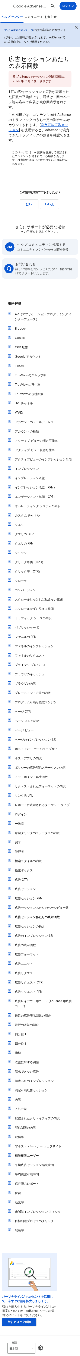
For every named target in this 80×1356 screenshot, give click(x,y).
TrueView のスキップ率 (30, 375)
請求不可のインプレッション (34, 1081)
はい (29, 204)
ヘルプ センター (12, 17)
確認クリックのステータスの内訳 (37, 833)
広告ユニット (24, 964)
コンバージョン (25, 590)
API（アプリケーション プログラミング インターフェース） (43, 316)
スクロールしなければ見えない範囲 (39, 599)
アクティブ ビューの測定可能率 (36, 441)
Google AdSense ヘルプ (30, 6)
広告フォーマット (27, 954)
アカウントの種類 (27, 431)
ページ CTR (23, 711)
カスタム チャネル (27, 515)
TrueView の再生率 (27, 385)
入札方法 (21, 1109)
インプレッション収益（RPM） (36, 487)
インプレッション (27, 469)
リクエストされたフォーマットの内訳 (40, 786)
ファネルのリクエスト (30, 655)
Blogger (20, 329)
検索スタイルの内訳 (28, 861)
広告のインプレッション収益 (34, 936)
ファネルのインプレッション (34, 646)
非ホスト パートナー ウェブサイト (38, 1146)
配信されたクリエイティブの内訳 (37, 1118)
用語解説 (14, 303)
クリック (21, 553)
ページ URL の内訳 (27, 721)
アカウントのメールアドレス (34, 422)
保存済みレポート (27, 1184)
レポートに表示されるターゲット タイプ (42, 805)
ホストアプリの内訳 (28, 758)
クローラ (21, 581)
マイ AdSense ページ (18, 30)
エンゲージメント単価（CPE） (35, 497)
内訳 (18, 1099)
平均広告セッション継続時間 (34, 1165)
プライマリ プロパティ (30, 665)
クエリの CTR (24, 534)
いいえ (49, 204)
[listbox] (21, 1348)
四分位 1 (20, 1034)
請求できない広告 (27, 1071)
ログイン (21, 814)
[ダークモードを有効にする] (40, 1348)
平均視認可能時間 (27, 1174)
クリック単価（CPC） (30, 562)
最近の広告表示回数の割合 (33, 1015)
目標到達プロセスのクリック (34, 1221)
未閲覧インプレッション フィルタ (38, 1212)
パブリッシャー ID (27, 627)
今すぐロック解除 (19, 1322)
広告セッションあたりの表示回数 (37, 917)
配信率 (19, 1137)
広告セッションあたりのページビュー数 (42, 908)
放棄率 (19, 1202)
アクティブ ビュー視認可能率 (35, 450)
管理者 (19, 852)
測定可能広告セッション (31, 1090)
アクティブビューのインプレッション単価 (43, 459)
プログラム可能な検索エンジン (36, 702)
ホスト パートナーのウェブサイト (38, 749)
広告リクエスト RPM (28, 992)
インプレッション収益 (30, 478)
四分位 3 (20, 1043)
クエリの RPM (24, 543)
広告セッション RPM (28, 898)
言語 (14, 1342)
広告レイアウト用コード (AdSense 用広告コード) (43, 1003)
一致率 (19, 824)
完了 (18, 842)
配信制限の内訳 (25, 1128)
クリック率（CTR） (28, 571)
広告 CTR (21, 880)
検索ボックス (24, 870)
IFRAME (20, 366)
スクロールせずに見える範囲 (34, 609)
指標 (18, 1053)
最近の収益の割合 (27, 1025)
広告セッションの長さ (30, 926)
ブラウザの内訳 (25, 683)
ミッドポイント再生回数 (31, 777)
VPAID (19, 413)
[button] (7, 6)
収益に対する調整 (27, 1062)
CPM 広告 (21, 347)
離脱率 (19, 1230)
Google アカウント (28, 357)
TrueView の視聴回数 (29, 394)
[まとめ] (76, 28)
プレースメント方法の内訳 (33, 693)
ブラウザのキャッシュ (30, 674)
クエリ (19, 525)
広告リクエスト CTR (28, 982)
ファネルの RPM (25, 637)
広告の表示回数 (25, 945)
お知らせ (51, 17)
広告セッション (25, 889)
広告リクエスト (25, 973)
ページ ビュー (24, 730)
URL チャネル (24, 403)
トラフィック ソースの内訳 (33, 618)
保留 (18, 1193)
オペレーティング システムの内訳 (38, 506)
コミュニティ (34, 17)
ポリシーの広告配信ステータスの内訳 (40, 767)
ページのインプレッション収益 (36, 739)
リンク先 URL (24, 796)
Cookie (20, 338)
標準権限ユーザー (27, 1156)
